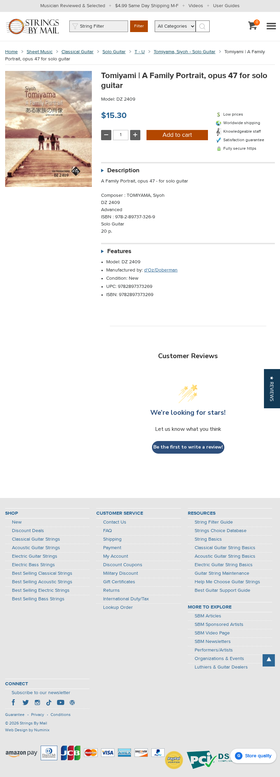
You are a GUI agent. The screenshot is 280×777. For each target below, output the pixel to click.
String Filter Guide (214, 522)
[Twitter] (25, 703)
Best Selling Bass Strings (38, 599)
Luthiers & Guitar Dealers (221, 667)
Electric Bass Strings (33, 564)
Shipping (112, 539)
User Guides (226, 5)
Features (119, 251)
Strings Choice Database (221, 530)
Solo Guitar (114, 51)
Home (11, 51)
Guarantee (15, 715)
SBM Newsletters (213, 641)
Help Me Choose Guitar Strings (227, 582)
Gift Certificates (119, 582)
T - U (140, 51)
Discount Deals (28, 530)
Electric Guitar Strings (34, 556)
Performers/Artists (214, 650)
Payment (112, 547)
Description (123, 170)
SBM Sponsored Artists (219, 624)
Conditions (61, 715)
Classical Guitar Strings (36, 539)
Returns (111, 590)
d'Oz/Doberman (161, 270)
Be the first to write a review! (188, 447)
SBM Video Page (212, 633)
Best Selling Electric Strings (41, 590)
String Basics (208, 539)
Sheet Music (40, 51)
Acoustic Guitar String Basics (225, 556)
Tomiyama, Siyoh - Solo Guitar (184, 51)
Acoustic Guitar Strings (36, 547)
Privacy (37, 715)
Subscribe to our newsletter (41, 692)
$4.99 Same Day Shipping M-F (147, 5)
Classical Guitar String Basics (225, 547)
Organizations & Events (219, 658)
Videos (195, 5)
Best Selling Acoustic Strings (42, 582)
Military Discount (120, 573)
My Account (115, 556)
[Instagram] (37, 703)
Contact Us (114, 522)
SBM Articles (208, 616)
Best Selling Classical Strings (42, 573)
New (17, 522)
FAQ (107, 530)
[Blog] (72, 703)
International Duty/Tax (126, 599)
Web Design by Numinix (27, 730)
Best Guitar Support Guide (222, 590)
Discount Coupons (122, 564)
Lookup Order (118, 607)
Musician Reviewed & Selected (72, 5)
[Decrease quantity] (106, 135)
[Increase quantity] (135, 135)
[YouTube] (60, 703)
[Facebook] (14, 703)
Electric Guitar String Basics (224, 564)
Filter (139, 26)
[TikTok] (49, 703)
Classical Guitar (77, 51)
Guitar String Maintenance (222, 573)
